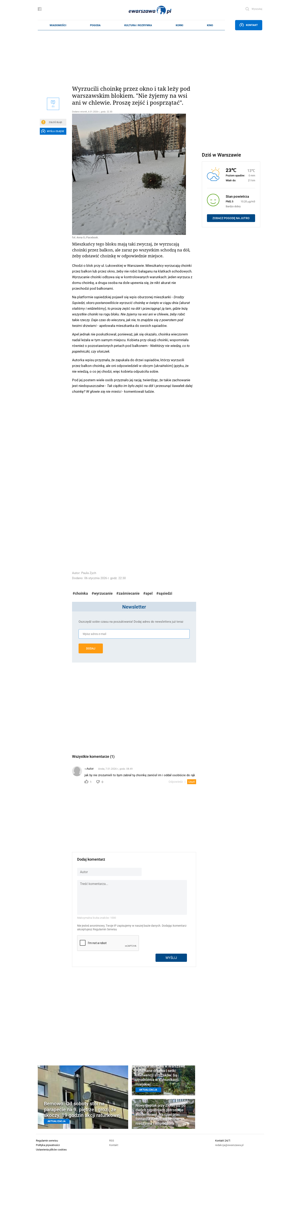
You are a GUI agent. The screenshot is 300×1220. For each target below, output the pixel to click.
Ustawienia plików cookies (51, 1149)
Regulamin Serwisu (105, 929)
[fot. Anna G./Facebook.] (134, 174)
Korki (179, 25)
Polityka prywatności (48, 1145)
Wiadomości (58, 25)
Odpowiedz (176, 782)
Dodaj (90, 648)
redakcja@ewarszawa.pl (229, 1145)
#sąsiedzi (164, 593)
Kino (210, 25)
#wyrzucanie (102, 593)
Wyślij (171, 957)
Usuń (191, 782)
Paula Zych (88, 573)
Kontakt (252, 25)
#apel (148, 593)
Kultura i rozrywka (138, 25)
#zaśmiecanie (128, 593)
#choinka (80, 593)
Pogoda (95, 25)
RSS (111, 1140)
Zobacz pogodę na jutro (231, 218)
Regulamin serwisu (47, 1140)
